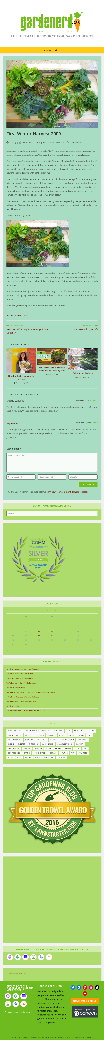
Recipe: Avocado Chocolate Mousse (19, 678)
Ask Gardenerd (14, 731)
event (71, 735)
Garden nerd (47, 744)
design (62, 735)
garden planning (64, 744)
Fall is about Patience (83, 373)
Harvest (20, 315)
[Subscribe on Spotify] (17, 957)
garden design (67, 740)
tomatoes (83, 753)
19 (52, 636)
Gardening (33, 744)
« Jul (7, 649)
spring (27, 753)
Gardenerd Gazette (16, 744)
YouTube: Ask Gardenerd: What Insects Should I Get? (26, 711)
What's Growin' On (55, 142)
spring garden (40, 753)
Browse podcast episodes (16, 973)
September (12, 423)
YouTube (61, 757)
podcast (27, 748)
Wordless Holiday (13, 706)
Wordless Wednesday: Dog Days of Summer (22, 669)
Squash (53, 753)
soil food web (14, 753)
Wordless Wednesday (44, 757)
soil (85, 748)
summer (64, 753)
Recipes (58, 748)
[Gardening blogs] (52, 809)
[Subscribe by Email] (41, 957)
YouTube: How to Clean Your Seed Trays (21, 701)
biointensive (79, 731)
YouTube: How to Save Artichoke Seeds (21, 683)
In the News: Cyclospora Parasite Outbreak (22, 697)
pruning (38, 748)
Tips (73, 753)
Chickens (29, 735)
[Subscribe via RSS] (49, 957)
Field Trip (29, 740)
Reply (95, 400)
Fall (89, 735)
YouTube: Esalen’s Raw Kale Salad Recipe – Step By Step (52, 369)
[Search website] (56, 50)
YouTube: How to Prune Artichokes (19, 674)
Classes (40, 735)
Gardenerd (82, 740)
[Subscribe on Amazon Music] (25, 957)
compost (51, 735)
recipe (48, 748)
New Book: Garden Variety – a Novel (21, 377)
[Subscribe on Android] (33, 957)
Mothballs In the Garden (15, 687)
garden (13, 315)
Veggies (26, 315)
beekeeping (58, 731)
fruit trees (41, 740)
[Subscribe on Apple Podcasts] (9, 957)
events (81, 735)
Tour (19, 757)
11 (39, 631)
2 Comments (76, 142)
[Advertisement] (51, 900)
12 (52, 631)
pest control (14, 748)
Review (68, 748)
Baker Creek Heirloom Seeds (37, 731)
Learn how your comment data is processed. (67, 491)
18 (39, 636)
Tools (10, 757)
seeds (77, 748)
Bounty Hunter (14, 735)
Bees (68, 731)
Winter (28, 757)
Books (91, 731)
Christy (13, 142)
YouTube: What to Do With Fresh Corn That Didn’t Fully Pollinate (30, 692)
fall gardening (14, 740)
